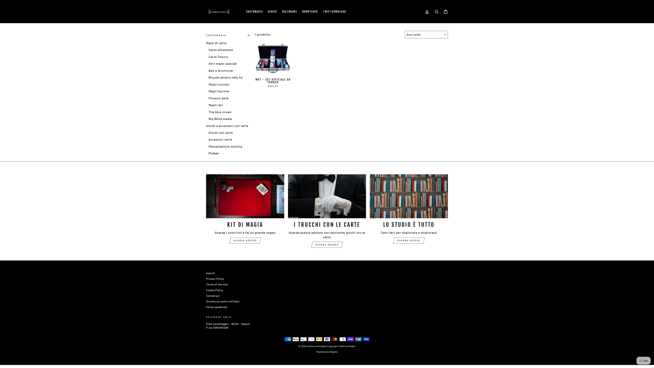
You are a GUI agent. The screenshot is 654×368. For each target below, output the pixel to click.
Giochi (272, 11)
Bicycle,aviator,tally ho (226, 77)
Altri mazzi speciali (223, 63)
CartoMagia (254, 11)
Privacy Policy (215, 278)
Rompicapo (310, 11)
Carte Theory (218, 57)
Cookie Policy (214, 290)
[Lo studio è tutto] (409, 196)
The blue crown (220, 112)
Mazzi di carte (216, 43)
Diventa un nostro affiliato (223, 301)
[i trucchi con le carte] (327, 196)
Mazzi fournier (219, 91)
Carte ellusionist (221, 50)
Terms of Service (217, 284)
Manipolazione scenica (225, 146)
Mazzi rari (216, 105)
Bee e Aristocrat (221, 70)
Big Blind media (220, 119)
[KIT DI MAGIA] (245, 196)
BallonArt (289, 11)
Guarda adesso (245, 240)
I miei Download (334, 11)
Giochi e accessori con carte (227, 126)
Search (210, 273)
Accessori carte (220, 139)
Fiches (214, 153)
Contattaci (213, 295)
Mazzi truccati (219, 84)
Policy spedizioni (216, 307)
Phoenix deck (219, 98)
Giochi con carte (221, 132)
